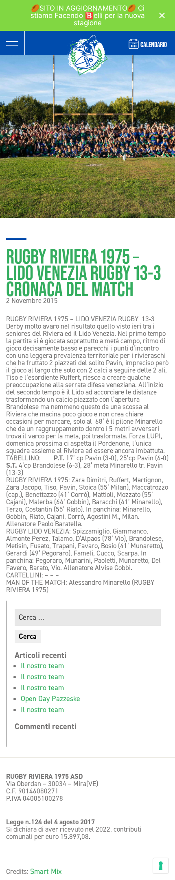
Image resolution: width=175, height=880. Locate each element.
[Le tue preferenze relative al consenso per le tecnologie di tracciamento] (160, 865)
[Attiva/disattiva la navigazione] (12, 43)
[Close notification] (162, 15)
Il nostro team (42, 666)
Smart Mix (46, 871)
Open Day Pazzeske (50, 699)
